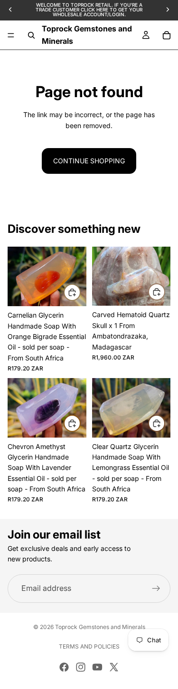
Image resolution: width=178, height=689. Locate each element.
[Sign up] (156, 589)
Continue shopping (89, 161)
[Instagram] (80, 667)
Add (80, 292)
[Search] (31, 35)
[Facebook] (64, 667)
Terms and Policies (89, 646)
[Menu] (11, 35)
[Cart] (166, 35)
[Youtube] (97, 667)
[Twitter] (114, 667)
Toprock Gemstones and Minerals (100, 626)
